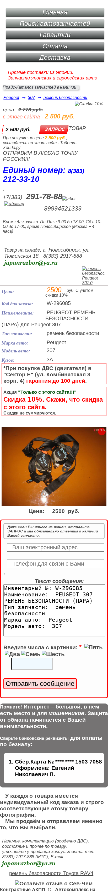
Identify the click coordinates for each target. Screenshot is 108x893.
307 (31, 97)
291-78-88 (44, 196)
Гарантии (55, 34)
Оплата (55, 46)
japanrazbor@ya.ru (31, 262)
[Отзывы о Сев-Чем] (54, 883)
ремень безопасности (65, 97)
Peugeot (11, 97)
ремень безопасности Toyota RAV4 (51, 873)
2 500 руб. (18, 129)
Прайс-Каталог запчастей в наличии (39, 87)
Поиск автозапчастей (55, 23)
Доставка (55, 57)
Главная (54, 12)
